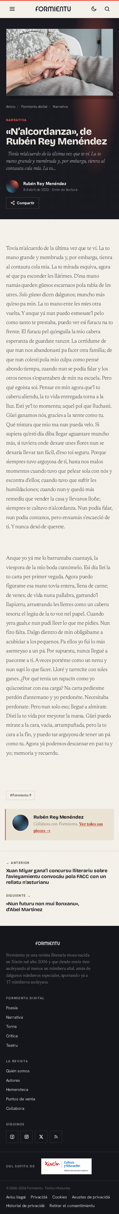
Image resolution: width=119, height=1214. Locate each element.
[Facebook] (12, 1137)
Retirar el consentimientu (72, 1205)
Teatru (12, 1045)
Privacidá (39, 1197)
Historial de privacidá (25, 1205)
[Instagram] (26, 1137)
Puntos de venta (20, 1098)
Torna (11, 1026)
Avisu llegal (16, 1197)
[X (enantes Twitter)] (41, 1137)
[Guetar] (107, 9)
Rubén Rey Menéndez (44, 183)
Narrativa (60, 106)
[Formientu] (59, 943)
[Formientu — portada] (53, 9)
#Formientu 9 (20, 795)
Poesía (12, 1007)
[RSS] (56, 1137)
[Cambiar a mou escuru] (94, 9)
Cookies (59, 1197)
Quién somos (18, 1070)
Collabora (15, 1108)
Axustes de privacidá (91, 1197)
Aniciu (10, 106)
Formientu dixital (34, 106)
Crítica (12, 1035)
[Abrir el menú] (12, 9)
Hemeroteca (17, 1089)
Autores (13, 1080)
